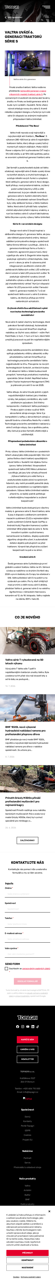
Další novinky (27, 840)
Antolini (27, 1190)
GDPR (27, 1130)
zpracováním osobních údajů (36, 968)
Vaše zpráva (11, 948)
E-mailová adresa (14, 933)
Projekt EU (27, 1139)
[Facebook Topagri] (17, 1026)
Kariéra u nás (27, 1049)
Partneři (27, 1158)
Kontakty (27, 1121)
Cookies (16, 1277)
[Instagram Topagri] (22, 1026)
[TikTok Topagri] (37, 1026)
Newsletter (27, 1059)
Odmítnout (27, 1260)
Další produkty (27, 1204)
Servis (27, 1162)
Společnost (10, 903)
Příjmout (27, 1253)
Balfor (27, 1195)
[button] (49, 1211)
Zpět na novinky (15, 17)
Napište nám (27, 1039)
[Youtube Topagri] (27, 1026)
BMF (27, 1199)
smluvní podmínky (22, 996)
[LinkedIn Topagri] (32, 1026)
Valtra (27, 1185)
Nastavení (27, 1267)
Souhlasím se (29, 970)
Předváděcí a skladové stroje (27, 1167)
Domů (27, 1116)
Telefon (9, 918)
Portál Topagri (27, 1126)
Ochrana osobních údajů (31, 1277)
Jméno (9, 888)
